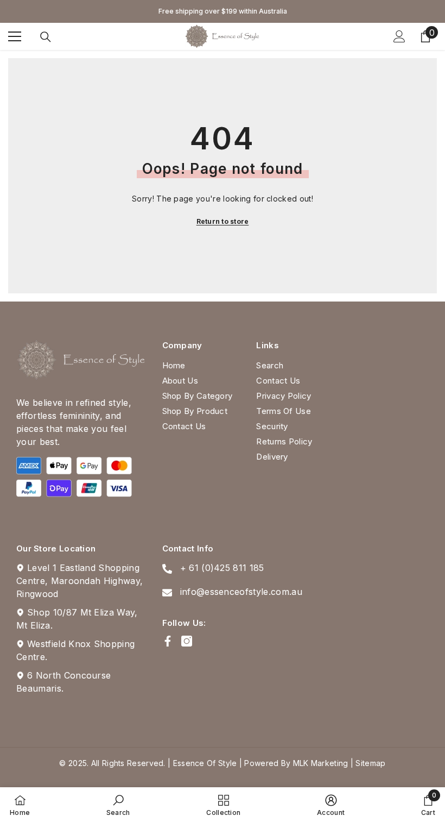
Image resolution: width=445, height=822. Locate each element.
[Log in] (399, 36)
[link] (118, 804)
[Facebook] (167, 641)
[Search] (45, 36)
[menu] (14, 36)
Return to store (222, 221)
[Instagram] (186, 641)
